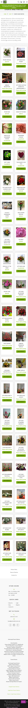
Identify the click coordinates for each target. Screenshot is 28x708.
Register (18, 604)
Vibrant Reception (7, 86)
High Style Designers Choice (7, 137)
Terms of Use (14, 707)
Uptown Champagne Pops (21, 476)
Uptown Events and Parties (21, 502)
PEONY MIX (7, 112)
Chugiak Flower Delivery (14, 686)
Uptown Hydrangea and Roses (7, 502)
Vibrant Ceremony (21, 319)
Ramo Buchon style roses (21, 188)
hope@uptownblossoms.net (14, 621)
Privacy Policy (14, 569)
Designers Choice (21, 136)
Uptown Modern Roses (7, 319)
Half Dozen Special (21, 213)
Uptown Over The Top (7, 554)
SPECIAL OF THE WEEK (7, 267)
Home (5, 14)
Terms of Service (14, 572)
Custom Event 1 (7, 447)
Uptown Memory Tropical (7, 475)
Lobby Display (21, 370)
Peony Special (7, 60)
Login (17, 602)
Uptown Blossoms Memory (21, 293)
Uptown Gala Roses (21, 60)
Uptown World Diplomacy (21, 529)
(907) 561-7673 (14, 616)
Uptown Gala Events (21, 396)
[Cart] (21, 2)
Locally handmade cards (7, 214)
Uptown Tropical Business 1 (7, 422)
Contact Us (14, 575)
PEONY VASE (7, 291)
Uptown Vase (21, 266)
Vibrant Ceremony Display (21, 345)
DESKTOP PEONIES (21, 112)
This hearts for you (21, 163)
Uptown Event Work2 (7, 529)
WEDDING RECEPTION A (7, 371)
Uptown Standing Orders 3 (21, 422)
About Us (10, 602)
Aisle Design (7, 343)
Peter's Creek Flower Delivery (14, 694)
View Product (7, 64)
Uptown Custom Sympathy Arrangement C (21, 86)
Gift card (7, 162)
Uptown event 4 (7, 395)
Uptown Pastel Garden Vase (7, 188)
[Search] (19, 2)
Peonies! (21, 239)
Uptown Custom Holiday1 (21, 554)
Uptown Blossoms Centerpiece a (21, 449)
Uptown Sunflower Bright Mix (7, 241)
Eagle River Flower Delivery (14, 690)
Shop (10, 14)
